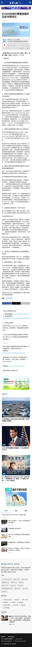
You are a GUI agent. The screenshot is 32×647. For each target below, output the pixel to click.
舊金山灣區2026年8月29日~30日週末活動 (14, 515)
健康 (17, 579)
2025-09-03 (12, 624)
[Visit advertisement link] (16, 9)
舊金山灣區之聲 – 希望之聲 (10, 643)
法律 (20, 585)
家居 (24, 579)
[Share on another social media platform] (25, 303)
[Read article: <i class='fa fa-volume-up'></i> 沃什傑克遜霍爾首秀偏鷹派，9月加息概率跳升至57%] (16, 436)
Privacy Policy (19, 638)
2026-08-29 (5, 423)
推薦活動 (5, 582)
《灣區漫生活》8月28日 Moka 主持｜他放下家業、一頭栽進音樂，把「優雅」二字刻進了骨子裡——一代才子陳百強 (15, 479)
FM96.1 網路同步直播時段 (7, 638)
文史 (21, 582)
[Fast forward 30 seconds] (14, 46)
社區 (25, 588)
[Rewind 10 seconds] (8, 46)
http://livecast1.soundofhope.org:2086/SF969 (16, 318)
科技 (4, 591)
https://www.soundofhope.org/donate (14, 353)
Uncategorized (7, 579)
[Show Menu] (2, 2)
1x (11, 45)
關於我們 (3, 636)
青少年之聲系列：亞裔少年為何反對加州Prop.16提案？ (19, 549)
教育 (14, 582)
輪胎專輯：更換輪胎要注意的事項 (20, 542)
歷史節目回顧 (11, 636)
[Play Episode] (4, 45)
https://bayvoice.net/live (21, 314)
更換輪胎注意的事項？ (15, 528)
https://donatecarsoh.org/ (17, 366)
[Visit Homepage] (15, 2)
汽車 (13, 585)
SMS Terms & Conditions (6, 641)
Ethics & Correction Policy (20, 641)
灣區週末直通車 (7, 588)
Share (27, 48)
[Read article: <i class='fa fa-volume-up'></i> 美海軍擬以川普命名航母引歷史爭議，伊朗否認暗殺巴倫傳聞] (16, 407)
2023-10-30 (4, 20)
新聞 (4, 415)
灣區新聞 (9, 298)
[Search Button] (30, 2)
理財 (18, 588)
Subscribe (21, 48)
